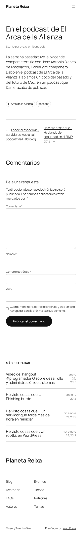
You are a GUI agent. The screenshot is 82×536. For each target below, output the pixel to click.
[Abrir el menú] (73, 6)
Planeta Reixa (17, 6)
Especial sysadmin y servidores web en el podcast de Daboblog (22, 134)
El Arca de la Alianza (20, 104)
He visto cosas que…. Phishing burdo (23, 397)
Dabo (10, 72)
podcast (43, 104)
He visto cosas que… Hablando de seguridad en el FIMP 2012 (58, 134)
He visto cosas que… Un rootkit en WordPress (26, 433)
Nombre (12, 254)
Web (9, 289)
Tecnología (38, 46)
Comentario (14, 206)
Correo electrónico (18, 271)
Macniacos (20, 67)
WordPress (69, 528)
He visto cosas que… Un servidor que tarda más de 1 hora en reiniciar (29, 415)
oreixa (23, 46)
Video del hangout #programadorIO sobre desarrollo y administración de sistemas (34, 378)
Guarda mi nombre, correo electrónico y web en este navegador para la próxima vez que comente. (42, 308)
